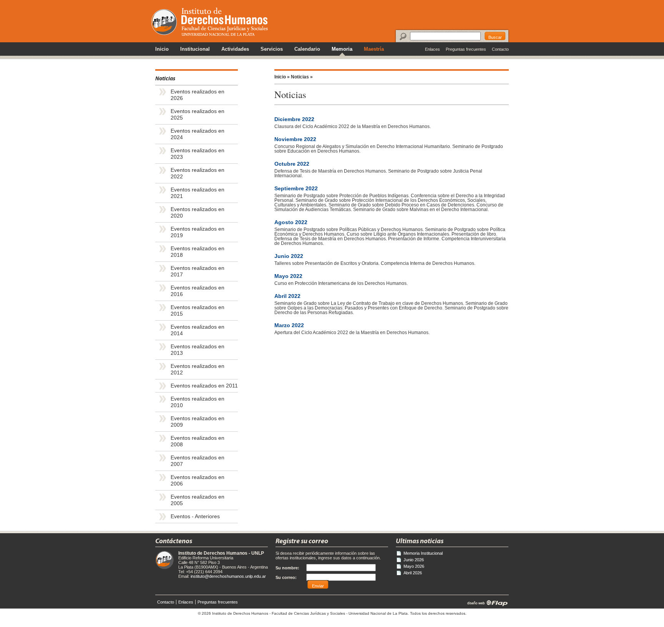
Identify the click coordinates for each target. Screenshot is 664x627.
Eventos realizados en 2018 (197, 252)
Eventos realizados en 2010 (197, 402)
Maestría (374, 49)
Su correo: (286, 577)
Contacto (500, 49)
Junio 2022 (288, 256)
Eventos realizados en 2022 (197, 173)
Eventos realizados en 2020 (197, 212)
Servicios (272, 49)
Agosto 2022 (290, 222)
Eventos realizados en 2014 (197, 330)
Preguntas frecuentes (466, 49)
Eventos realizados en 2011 (204, 386)
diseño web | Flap (485, 603)
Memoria (342, 49)
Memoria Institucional (423, 553)
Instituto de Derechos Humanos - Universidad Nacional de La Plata (209, 22)
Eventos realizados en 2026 (197, 95)
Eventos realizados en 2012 (197, 369)
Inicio (162, 49)
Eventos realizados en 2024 (197, 134)
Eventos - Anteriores (195, 516)
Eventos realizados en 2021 (197, 193)
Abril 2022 (287, 296)
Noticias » (302, 77)
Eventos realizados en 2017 (197, 271)
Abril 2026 (412, 572)
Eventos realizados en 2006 (197, 480)
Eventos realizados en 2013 (197, 350)
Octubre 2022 (291, 164)
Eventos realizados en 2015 (197, 310)
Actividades (235, 49)
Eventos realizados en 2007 (197, 461)
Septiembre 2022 (296, 188)
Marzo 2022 (289, 325)
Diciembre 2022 (294, 119)
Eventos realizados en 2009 (197, 422)
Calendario (307, 49)
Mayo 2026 (413, 566)
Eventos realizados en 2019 (197, 232)
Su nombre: (287, 567)
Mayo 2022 (288, 276)
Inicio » (282, 77)
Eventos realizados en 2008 (197, 441)
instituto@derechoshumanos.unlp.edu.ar (228, 576)
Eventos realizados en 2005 (197, 500)
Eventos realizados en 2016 (197, 291)
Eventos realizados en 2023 (197, 154)
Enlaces (432, 49)
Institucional (195, 49)
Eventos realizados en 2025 (197, 114)
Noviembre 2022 (295, 139)
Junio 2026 (413, 559)
